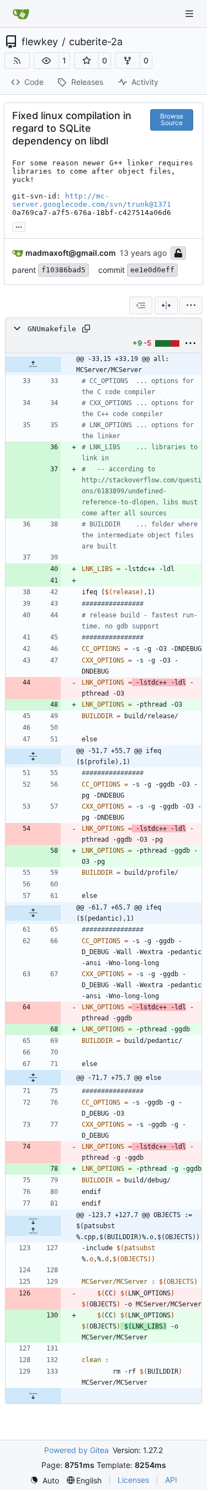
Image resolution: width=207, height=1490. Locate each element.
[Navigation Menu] (190, 13)
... (18, 225)
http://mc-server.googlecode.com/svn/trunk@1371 (91, 200)
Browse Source (171, 119)
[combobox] (140, 305)
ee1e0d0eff (152, 270)
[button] (46, 60)
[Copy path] (86, 328)
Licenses (133, 1479)
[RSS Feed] (17, 60)
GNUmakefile (52, 329)
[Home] (21, 14)
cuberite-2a (96, 41)
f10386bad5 (63, 270)
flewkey (40, 41)
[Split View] (166, 305)
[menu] (191, 305)
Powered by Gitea (76, 1450)
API (171, 1479)
